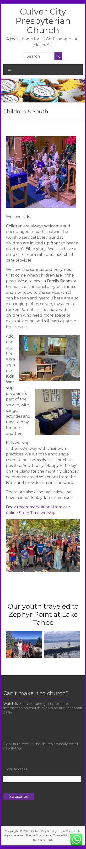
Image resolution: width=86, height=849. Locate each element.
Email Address (15, 769)
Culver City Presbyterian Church (43, 20)
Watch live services (19, 704)
